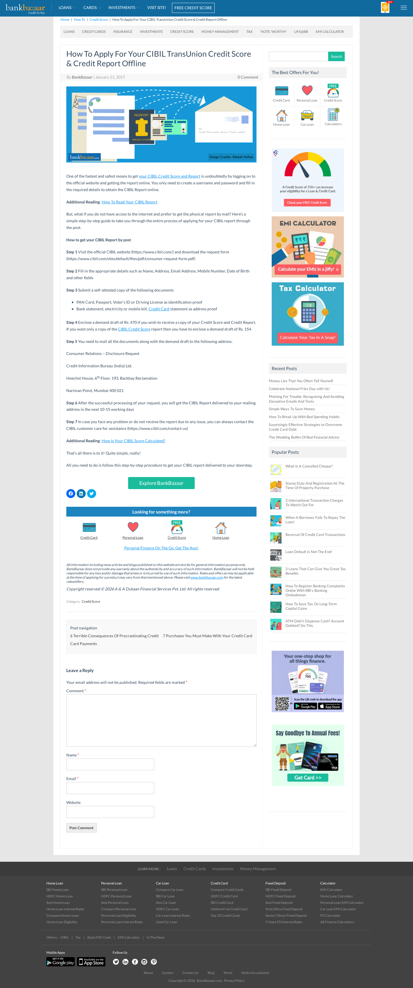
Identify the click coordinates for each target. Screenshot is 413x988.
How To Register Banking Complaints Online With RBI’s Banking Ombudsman (315, 590)
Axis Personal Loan (115, 902)
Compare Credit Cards (227, 890)
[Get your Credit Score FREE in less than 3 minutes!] (308, 213)
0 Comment (248, 77)
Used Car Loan (166, 922)
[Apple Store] (90, 965)
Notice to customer (255, 973)
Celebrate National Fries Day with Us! (299, 388)
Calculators (333, 124)
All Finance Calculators (337, 922)
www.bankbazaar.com (206, 577)
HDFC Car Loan (167, 909)
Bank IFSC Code (99, 937)
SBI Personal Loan (114, 890)
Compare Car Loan (169, 890)
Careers (167, 973)
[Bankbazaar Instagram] (144, 962)
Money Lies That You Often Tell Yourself (301, 381)
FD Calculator (330, 915)
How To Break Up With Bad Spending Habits (304, 416)
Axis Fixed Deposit (279, 902)
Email (72, 778)
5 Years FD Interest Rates (284, 922)
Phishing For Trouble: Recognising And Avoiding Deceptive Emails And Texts (306, 399)
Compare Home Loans (62, 915)
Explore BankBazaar (161, 483)
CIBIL (64, 937)
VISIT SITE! (156, 7)
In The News (156, 937)
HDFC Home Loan (59, 896)
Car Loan (307, 124)
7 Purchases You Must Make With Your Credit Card (207, 635)
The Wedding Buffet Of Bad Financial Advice (304, 437)
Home (64, 19)
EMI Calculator (330, 31)
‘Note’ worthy (273, 31)
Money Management (220, 31)
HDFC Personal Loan (116, 896)
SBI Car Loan (165, 896)
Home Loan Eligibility (61, 922)
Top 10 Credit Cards (225, 915)
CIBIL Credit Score (134, 329)
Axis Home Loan (58, 902)
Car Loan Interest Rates (173, 915)
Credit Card (159, 308)
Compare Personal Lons (118, 909)
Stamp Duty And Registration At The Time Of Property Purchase (314, 485)
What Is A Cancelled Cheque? (309, 466)
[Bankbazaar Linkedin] (125, 962)
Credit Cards (94, 31)
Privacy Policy (234, 980)
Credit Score (99, 19)
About (148, 973)
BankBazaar (82, 77)
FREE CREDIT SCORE (193, 7)
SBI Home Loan (57, 890)
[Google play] (61, 965)
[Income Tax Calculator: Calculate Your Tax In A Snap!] (308, 347)
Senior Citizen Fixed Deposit (286, 915)
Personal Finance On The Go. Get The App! (161, 547)
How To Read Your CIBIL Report (129, 202)
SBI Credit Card (222, 902)
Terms (227, 973)
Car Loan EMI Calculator (338, 909)
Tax (249, 31)
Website (73, 802)
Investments (121, 7)
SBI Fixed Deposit (278, 890)
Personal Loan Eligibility (118, 915)
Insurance (122, 31)
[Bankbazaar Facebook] (135, 962)
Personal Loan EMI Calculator (342, 902)
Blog (211, 973)
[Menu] (404, 7)
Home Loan (220, 537)
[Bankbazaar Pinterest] (154, 962)
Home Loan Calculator (336, 896)
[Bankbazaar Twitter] (116, 962)
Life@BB (301, 31)
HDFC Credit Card (224, 896)
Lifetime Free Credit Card (229, 909)
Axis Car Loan (166, 902)
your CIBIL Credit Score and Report (169, 176)
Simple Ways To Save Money (292, 409)
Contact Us (190, 973)
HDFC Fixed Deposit (281, 896)
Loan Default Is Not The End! (308, 551)
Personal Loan (132, 537)
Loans (65, 7)
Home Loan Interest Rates (65, 909)
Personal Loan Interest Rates (122, 922)
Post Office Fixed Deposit (284, 909)
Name (72, 755)
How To (79, 19)
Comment (76, 690)
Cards (90, 7)
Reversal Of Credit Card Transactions (315, 534)
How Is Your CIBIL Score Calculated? (133, 440)
